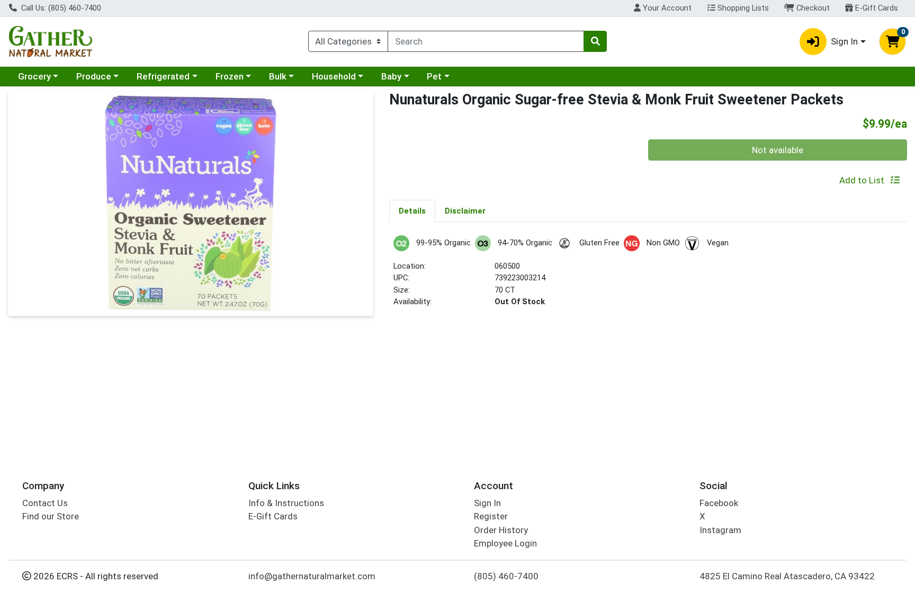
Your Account (666, 8)
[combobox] (486, 41)
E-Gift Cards (875, 8)
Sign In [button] (844, 41)
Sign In (487, 503)
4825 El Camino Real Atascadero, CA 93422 (787, 576)
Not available (777, 150)
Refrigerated (163, 76)
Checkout (812, 8)
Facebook (718, 503)
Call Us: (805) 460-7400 (60, 8)
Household (334, 76)
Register (491, 516)
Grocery (34, 76)
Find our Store (50, 516)
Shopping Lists (742, 8)
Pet (434, 76)
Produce (93, 76)
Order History (501, 530)
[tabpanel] (648, 275)
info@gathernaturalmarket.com (311, 576)
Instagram (720, 530)
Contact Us (45, 503)
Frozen (230, 76)
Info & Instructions (286, 503)
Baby (391, 76)
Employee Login (505, 543)
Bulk (277, 76)
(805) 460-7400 (506, 576)
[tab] (412, 210)
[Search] (595, 41)
